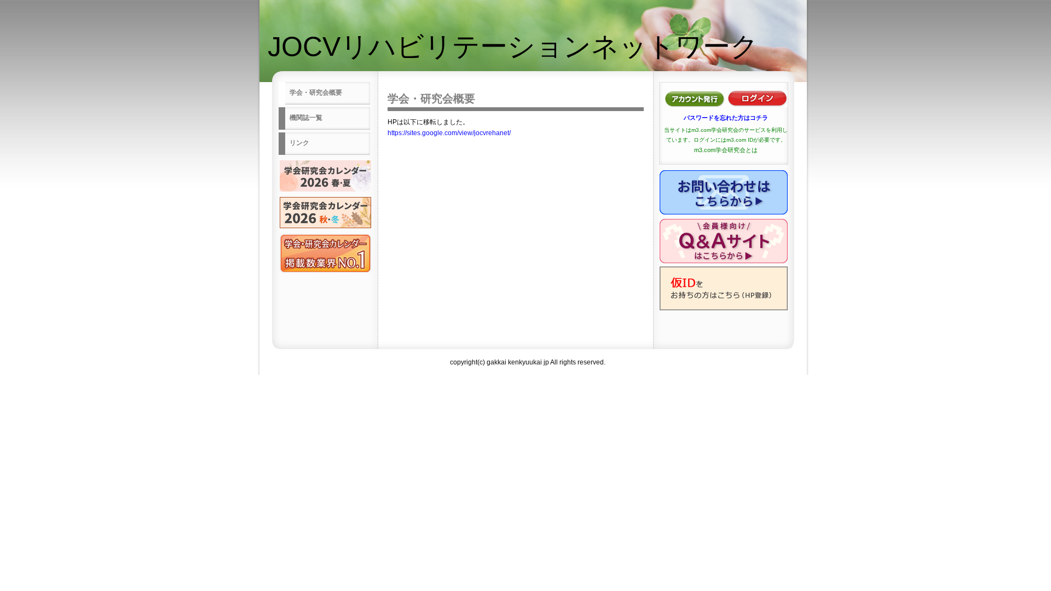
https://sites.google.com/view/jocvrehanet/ (449, 133)
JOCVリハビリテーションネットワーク (513, 46)
